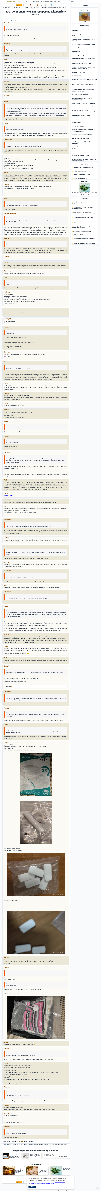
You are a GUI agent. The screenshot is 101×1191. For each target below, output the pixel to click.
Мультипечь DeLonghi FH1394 (80, 126)
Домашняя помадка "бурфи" (80, 94)
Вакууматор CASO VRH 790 (79, 72)
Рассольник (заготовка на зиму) (81, 115)
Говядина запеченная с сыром (81, 174)
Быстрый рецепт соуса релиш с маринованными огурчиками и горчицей (84, 193)
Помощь (26, 1190)
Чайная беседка (76, 51)
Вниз (4, 20)
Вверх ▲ (74, 1190)
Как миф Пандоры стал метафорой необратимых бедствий (43, 1)
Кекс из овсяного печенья (80, 171)
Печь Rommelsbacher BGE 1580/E (81, 119)
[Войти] (18, 180)
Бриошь (84, 21)
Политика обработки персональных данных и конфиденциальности (51, 1190)
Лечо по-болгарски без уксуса (80, 138)
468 (24, 20)
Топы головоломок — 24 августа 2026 (82, 152)
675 (27, 20)
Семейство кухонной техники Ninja (81, 63)
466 (18, 20)
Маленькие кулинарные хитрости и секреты (84, 44)
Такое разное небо (77, 75)
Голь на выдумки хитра (78, 55)
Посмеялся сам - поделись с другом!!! (82, 107)
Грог (74, 222)
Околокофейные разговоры (80, 48)
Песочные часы (9, 496)
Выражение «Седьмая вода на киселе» (84, 243)
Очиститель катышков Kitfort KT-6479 (82, 134)
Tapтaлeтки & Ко (76, 122)
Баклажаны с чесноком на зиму (80, 155)
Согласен (32, 1186)
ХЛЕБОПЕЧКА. (11, 1)
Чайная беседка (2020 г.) (80, 178)
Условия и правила (33, 1190)
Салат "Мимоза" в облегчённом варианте (83, 103)
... (17, 20)
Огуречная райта (78, 234)
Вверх (4, 1141)
